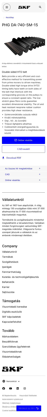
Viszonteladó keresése (14, 306)
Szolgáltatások (10, 262)
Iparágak (7, 267)
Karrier (6, 287)
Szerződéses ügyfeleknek (16, 346)
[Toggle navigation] (6, 7)
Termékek (7, 256)
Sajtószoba (8, 292)
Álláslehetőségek (11, 356)
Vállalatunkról (9, 251)
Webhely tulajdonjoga (11, 403)
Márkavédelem (10, 336)
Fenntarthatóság (11, 272)
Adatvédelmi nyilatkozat (12, 399)
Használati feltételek (28, 395)
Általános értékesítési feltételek (15, 407)
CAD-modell (23, 149)
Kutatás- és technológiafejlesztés (20, 277)
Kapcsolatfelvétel (11, 321)
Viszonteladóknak (12, 351)
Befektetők (8, 282)
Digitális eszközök (12, 311)
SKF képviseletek (11, 316)
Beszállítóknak (10, 341)
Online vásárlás (25, 140)
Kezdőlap (10, 17)
